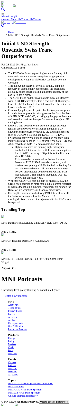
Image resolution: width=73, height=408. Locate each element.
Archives (12, 317)
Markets (12, 344)
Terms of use (14, 308)
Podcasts (12, 365)
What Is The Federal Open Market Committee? (30, 383)
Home (11, 32)
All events (13, 374)
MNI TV (12, 368)
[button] (36, 5)
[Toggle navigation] (2, 13)
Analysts (12, 320)
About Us (15, 19)
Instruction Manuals (17, 329)
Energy (11, 338)
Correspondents (15, 323)
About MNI (13, 305)
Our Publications (16, 326)
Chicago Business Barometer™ (23, 396)
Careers (37, 19)
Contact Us (27, 19)
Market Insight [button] (9, 16)
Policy (11, 341)
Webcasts (12, 371)
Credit (11, 347)
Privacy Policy (15, 311)
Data (10, 350)
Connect (5, 19)
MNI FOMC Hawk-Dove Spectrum (25, 389)
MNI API (12, 353)
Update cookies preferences (54, 402)
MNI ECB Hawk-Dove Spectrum (24, 392)
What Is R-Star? (16, 386)
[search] (3, 10)
